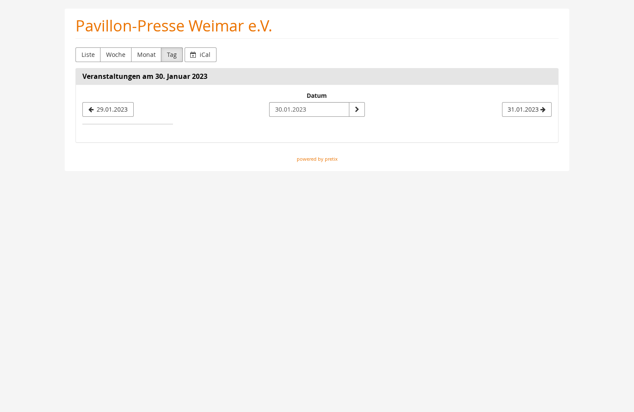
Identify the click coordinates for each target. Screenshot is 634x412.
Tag (172, 54)
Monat (146, 54)
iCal (204, 54)
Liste (88, 54)
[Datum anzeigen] (356, 109)
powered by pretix (317, 159)
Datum (317, 95)
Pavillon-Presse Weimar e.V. (174, 25)
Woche (116, 54)
